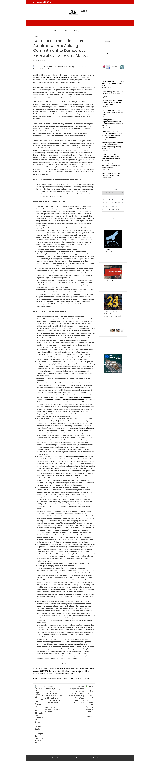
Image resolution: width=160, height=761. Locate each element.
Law (111, 23)
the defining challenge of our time (54, 77)
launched (91, 102)
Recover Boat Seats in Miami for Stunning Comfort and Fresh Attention (112, 166)
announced (60, 604)
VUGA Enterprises (111, 250)
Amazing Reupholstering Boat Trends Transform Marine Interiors (112, 93)
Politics (57, 23)
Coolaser (110, 54)
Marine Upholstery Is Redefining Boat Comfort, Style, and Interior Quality (111, 156)
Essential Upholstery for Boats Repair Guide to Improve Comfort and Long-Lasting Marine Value (112, 146)
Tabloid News (85, 14)
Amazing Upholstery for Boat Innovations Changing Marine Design (112, 112)
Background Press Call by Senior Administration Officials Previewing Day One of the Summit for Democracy (76, 694)
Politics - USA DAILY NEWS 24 (43, 678)
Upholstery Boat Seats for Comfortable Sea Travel (111, 174)
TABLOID (85, 11)
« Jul (112, 219)
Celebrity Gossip (92, 23)
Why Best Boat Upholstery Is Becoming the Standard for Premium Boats (112, 103)
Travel (81, 23)
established (55, 468)
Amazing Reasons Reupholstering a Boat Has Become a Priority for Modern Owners (112, 123)
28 (116, 210)
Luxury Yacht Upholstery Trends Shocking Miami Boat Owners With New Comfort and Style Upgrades (112, 134)
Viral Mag (94, 758)
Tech (73, 23)
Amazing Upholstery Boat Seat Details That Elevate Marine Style (113, 83)
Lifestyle (104, 23)
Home (49, 23)
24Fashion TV (110, 312)
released (84, 637)
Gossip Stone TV (112, 281)
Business (66, 23)
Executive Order (71, 345)
